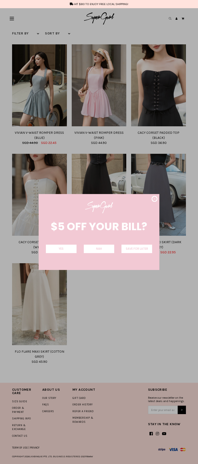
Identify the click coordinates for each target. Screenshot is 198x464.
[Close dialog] (154, 198)
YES (61, 249)
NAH (99, 249)
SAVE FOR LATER (137, 249)
